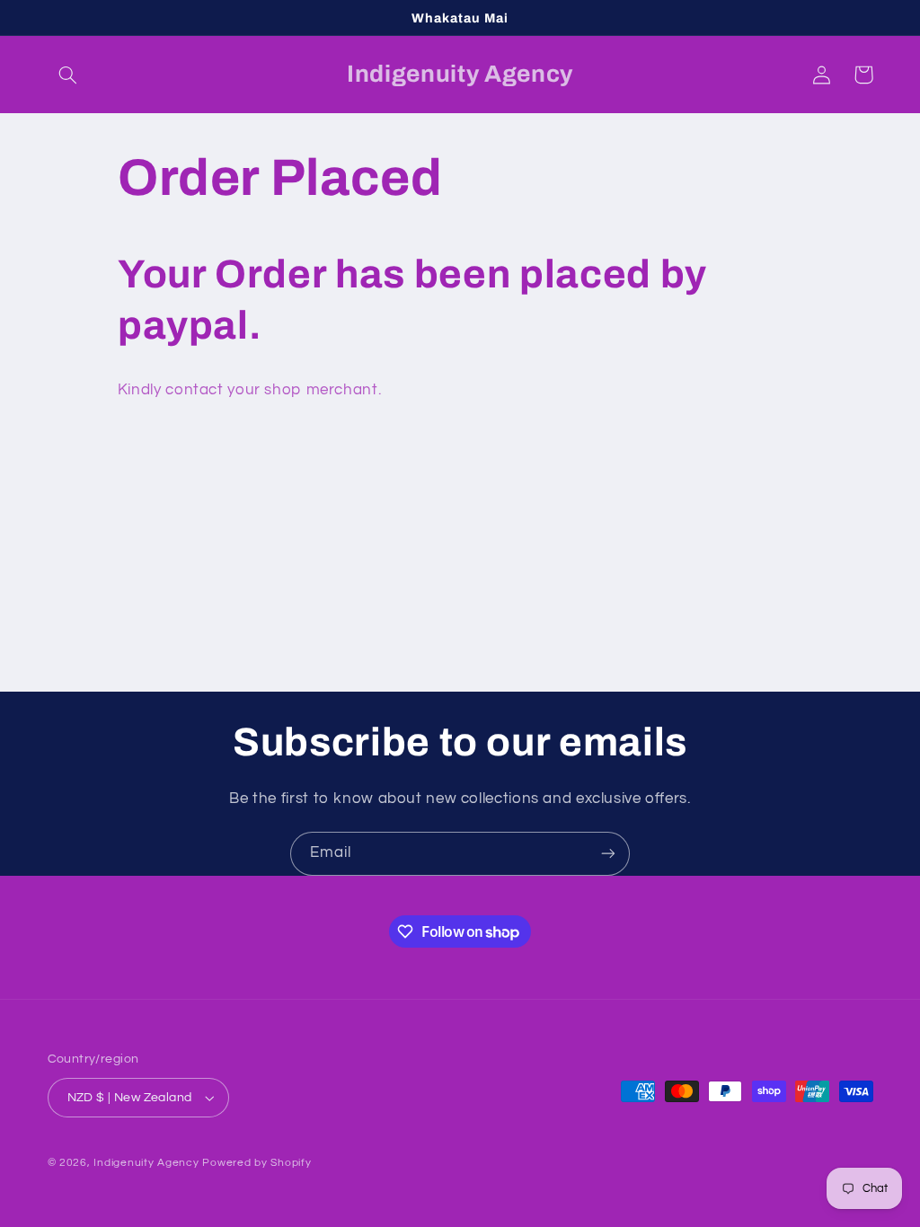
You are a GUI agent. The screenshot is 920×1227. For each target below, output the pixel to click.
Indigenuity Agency (146, 1163)
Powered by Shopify (256, 1163)
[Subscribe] (608, 854)
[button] (68, 74)
